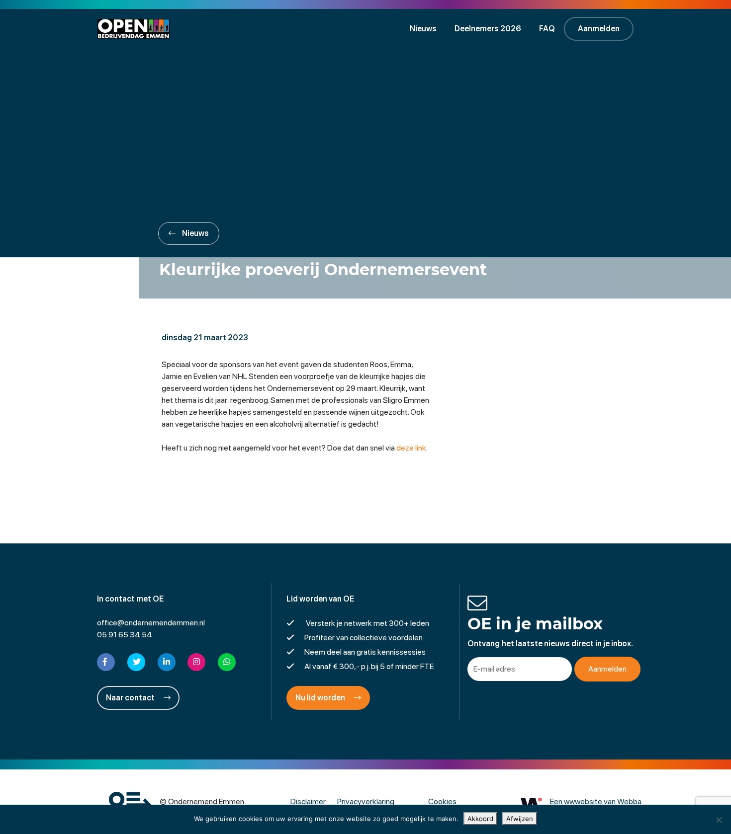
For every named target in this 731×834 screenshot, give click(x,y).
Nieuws (423, 28)
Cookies (442, 801)
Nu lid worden (321, 697)
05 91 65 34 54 (124, 634)
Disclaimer (308, 801)
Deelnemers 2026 (488, 28)
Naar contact (131, 697)
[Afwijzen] (719, 820)
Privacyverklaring (365, 801)
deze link (411, 448)
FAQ (547, 28)
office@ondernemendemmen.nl (151, 622)
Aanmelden (599, 28)
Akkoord (480, 819)
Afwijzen (519, 819)
